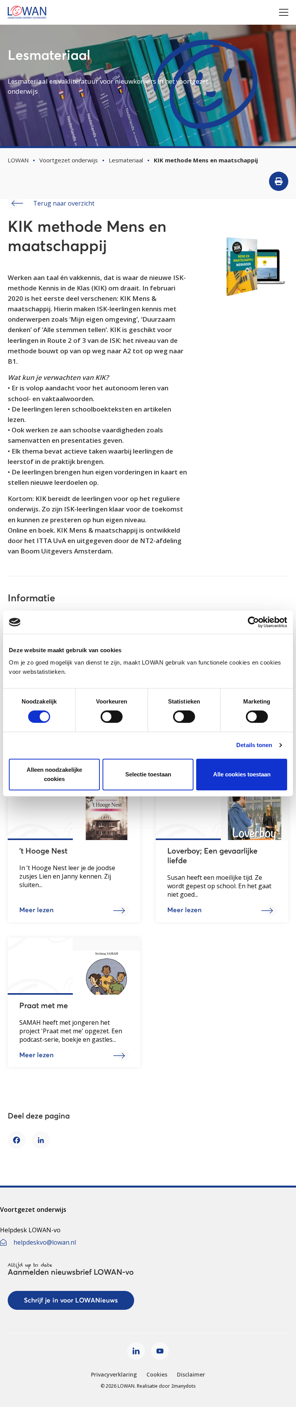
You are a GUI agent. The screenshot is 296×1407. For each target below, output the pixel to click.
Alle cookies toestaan (242, 774)
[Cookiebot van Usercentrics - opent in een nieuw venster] (253, 622)
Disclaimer (191, 1374)
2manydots (183, 1386)
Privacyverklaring (114, 1374)
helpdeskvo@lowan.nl (44, 1242)
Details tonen (254, 745)
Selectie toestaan (148, 774)
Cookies (156, 1374)
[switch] (112, 716)
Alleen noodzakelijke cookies (54, 774)
